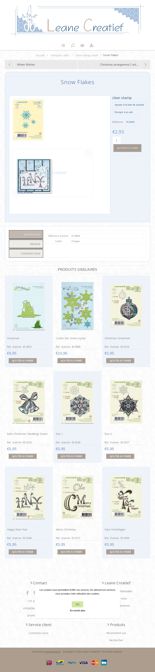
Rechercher (116, 640)
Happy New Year (17, 529)
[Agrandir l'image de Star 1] (77, 401)
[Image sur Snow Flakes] (28, 123)
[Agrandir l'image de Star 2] (126, 401)
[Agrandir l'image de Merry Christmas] (77, 497)
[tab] (26, 234)
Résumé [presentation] (35, 244)
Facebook (27, 592)
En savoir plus (77, 610)
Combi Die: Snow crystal (70, 338)
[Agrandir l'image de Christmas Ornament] (126, 306)
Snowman (13, 338)
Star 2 (108, 434)
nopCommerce (52, 651)
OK (77, 604)
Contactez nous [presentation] (30, 253)
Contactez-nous (38, 633)
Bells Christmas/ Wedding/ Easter (27, 434)
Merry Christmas (66, 529)
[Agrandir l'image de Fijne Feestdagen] (126, 497)
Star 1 (59, 434)
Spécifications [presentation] (31, 234)
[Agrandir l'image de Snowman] (28, 306)
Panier (82, 45)
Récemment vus (116, 633)
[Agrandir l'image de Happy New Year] (28, 497)
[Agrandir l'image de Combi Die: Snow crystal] (77, 306)
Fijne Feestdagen (115, 529)
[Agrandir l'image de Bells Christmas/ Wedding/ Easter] (28, 401)
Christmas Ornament (117, 338)
